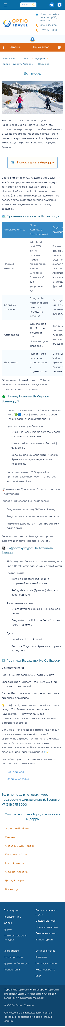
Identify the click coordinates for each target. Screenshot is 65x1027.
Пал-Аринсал (15, 772)
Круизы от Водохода (16, 963)
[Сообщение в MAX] (59, 4)
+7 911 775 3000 (48, 30)
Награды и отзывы (46, 963)
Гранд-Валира (14, 880)
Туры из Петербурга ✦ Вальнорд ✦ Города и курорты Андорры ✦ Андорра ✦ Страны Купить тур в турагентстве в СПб (31, 993)
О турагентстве (45, 951)
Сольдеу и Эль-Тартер (20, 846)
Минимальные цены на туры (15, 937)
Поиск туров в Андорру (35, 162)
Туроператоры (13, 957)
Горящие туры (12, 917)
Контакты (41, 957)
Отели (8, 923)
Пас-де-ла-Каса (16, 854)
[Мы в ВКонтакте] (51, 4)
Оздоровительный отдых (46, 912)
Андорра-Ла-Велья (17, 828)
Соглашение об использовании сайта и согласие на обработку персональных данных (28, 1016)
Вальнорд (11, 889)
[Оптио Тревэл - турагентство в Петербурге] (15, 22)
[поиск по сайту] (33, 5)
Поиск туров (41, 47)
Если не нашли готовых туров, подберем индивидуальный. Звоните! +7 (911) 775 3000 (31, 800)
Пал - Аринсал (14, 863)
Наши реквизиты (45, 969)
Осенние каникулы (47, 927)
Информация (11, 951)
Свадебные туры (46, 921)
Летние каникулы (46, 933)
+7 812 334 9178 (48, 25)
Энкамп (10, 837)
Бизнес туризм (44, 939)
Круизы (8, 929)
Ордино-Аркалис (18, 779)
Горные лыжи (12, 969)
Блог (38, 976)
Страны (15, 47)
